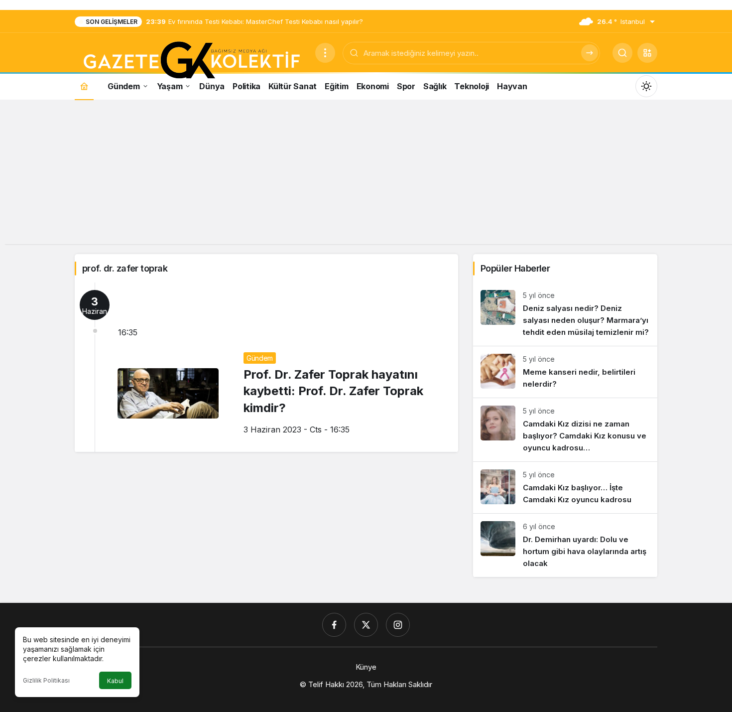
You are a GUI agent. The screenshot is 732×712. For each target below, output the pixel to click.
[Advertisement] (366, 174)
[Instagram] (398, 625)
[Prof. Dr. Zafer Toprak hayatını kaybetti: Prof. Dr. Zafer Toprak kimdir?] (266, 367)
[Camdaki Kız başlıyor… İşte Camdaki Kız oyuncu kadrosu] (565, 487)
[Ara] (589, 52)
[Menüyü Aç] (325, 53)
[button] (647, 53)
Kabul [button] (115, 681)
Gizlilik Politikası (46, 680)
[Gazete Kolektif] (191, 61)
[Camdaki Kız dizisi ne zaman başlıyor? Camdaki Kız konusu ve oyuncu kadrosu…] (565, 429)
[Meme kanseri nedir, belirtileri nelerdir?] (565, 372)
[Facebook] (334, 625)
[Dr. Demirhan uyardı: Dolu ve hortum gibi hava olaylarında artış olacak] (565, 545)
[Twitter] (366, 625)
